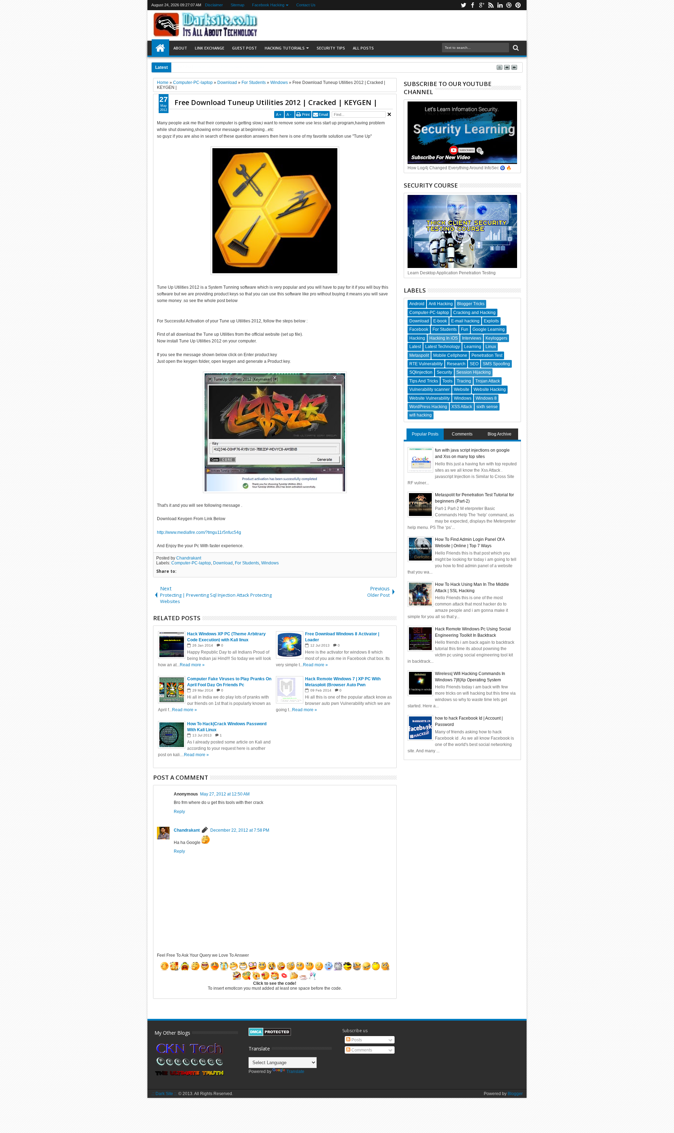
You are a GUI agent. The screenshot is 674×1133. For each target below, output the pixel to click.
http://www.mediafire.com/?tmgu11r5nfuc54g (199, 532)
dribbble (509, 5)
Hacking (417, 338)
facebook (472, 5)
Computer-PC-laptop (191, 563)
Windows (270, 563)
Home (160, 48)
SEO (474, 363)
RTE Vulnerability (426, 363)
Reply (179, 811)
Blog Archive (499, 434)
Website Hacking (490, 389)
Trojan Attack (487, 381)
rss (490, 5)
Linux (490, 346)
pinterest (518, 5)
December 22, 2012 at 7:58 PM (239, 830)
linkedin (499, 5)
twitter (463, 5)
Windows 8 (486, 398)
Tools (447, 381)
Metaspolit (419, 355)
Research (456, 363)
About (180, 48)
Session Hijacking (473, 372)
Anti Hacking (441, 303)
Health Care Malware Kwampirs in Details (227, 67)
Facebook (418, 329)
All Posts (363, 48)
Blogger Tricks (470, 303)
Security (444, 372)
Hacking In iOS (443, 338)
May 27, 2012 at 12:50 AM (225, 794)
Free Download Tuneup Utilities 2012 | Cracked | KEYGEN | (275, 102)
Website (461, 389)
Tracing (464, 381)
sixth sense (487, 406)
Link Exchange (209, 48)
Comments (462, 434)
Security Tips (331, 48)
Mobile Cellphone (450, 355)
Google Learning (489, 329)
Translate (295, 1071)
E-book (440, 321)
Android (416, 303)
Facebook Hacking (268, 5)
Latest (415, 346)
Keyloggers (496, 338)
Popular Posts (425, 434)
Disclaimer (214, 5)
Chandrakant (188, 558)
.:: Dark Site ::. (164, 1093)
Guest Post (244, 48)
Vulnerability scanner (429, 389)
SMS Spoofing (496, 363)
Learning (472, 346)
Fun (464, 329)
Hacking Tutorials (285, 48)
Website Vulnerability (429, 398)
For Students (247, 563)
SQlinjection (420, 372)
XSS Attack (461, 406)
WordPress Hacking (428, 406)
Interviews (471, 338)
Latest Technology (442, 346)
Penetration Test (486, 355)
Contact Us (306, 5)
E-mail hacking (465, 321)
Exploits (491, 321)
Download (223, 563)
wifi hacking (420, 415)
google (481, 5)
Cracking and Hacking (474, 312)
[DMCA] (270, 1034)
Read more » (192, 664)
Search (515, 48)
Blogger (515, 1093)
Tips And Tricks (423, 381)
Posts (356, 1039)
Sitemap (237, 5)
